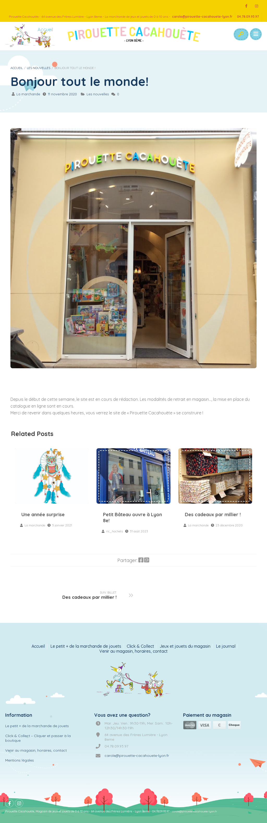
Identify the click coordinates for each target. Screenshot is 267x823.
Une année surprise (52, 475)
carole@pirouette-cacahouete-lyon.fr (202, 16)
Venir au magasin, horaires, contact (133, 651)
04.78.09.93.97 (248, 16)
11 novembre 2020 (62, 94)
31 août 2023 (139, 531)
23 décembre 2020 (229, 525)
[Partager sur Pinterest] (146, 560)
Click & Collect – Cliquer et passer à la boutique (38, 738)
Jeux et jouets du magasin (185, 646)
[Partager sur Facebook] (140, 560)
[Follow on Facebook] (246, 6)
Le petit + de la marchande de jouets (85, 646)
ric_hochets (114, 531)
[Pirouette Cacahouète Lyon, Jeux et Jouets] (134, 680)
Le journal (225, 646)
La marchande (28, 94)
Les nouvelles (38, 68)
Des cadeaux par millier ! (215, 475)
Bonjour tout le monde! (79, 81)
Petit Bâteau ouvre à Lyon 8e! (133, 475)
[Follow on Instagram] (256, 6)
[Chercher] (240, 34)
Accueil (16, 68)
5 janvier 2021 (62, 525)
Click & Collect (140, 646)
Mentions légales (19, 760)
